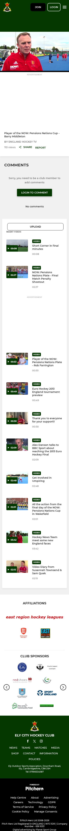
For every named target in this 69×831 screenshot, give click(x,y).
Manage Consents (45, 811)
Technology (35, 802)
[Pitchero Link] (34, 789)
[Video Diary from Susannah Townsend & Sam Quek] (17, 566)
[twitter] (34, 742)
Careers (18, 802)
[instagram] (41, 741)
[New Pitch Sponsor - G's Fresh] (22, 667)
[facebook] (28, 741)
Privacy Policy (47, 807)
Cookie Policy (20, 811)
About (35, 797)
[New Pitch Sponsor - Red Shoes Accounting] (22, 680)
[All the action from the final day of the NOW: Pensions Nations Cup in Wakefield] (17, 504)
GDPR (52, 802)
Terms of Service (23, 807)
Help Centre (18, 797)
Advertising (51, 797)
